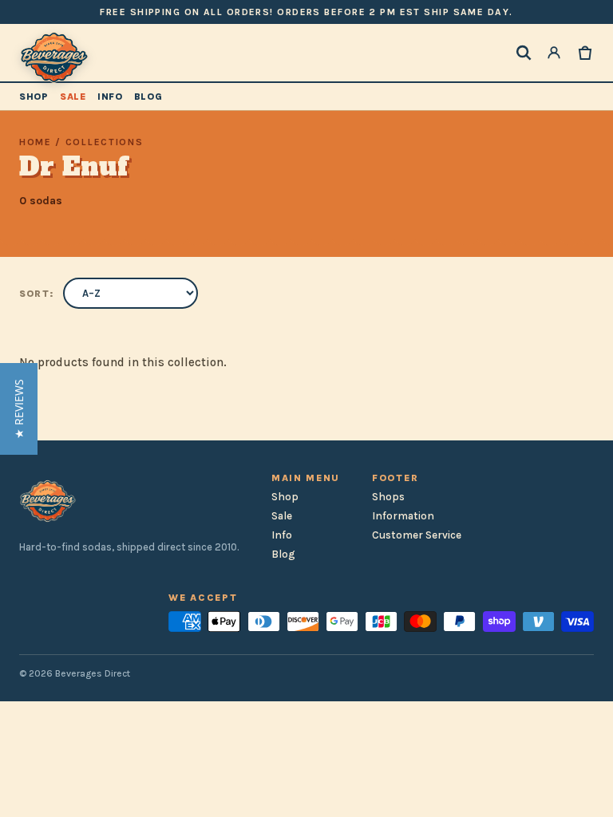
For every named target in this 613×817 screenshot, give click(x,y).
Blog (148, 96)
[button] (19, 409)
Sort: (36, 293)
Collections (104, 142)
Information (403, 516)
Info (110, 96)
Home (35, 142)
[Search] (524, 53)
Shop (34, 96)
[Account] (554, 53)
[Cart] (585, 52)
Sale (73, 96)
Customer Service (416, 535)
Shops (388, 497)
